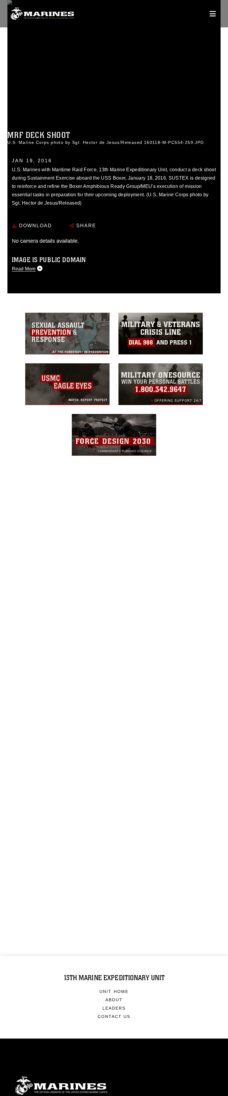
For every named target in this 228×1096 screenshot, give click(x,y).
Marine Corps (114, 1085)
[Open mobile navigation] (213, 13)
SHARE (85, 225)
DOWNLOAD (34, 225)
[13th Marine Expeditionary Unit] (42, 13)
